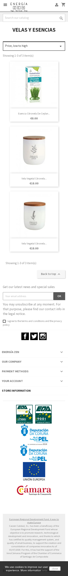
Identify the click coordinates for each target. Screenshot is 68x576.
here (44, 570)
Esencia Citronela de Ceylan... (34, 113)
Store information (16, 391)
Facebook (25, 336)
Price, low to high (34, 46)
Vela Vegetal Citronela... (34, 178)
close (55, 568)
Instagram (43, 336)
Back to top (51, 274)
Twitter (34, 336)
